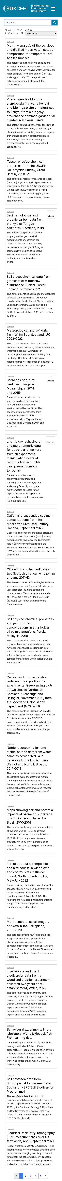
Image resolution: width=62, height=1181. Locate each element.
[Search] (54, 22)
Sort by (28, 30)
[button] (22, 33)
